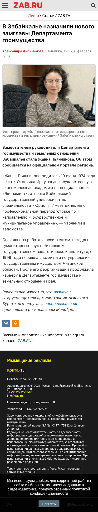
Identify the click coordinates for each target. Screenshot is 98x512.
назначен (62, 291)
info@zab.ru (15, 395)
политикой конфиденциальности (60, 491)
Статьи (48, 15)
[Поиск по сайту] (93, 6)
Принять (49, 504)
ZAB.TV (64, 15)
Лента (33, 15)
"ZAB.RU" (24, 340)
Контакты (16, 370)
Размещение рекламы (29, 360)
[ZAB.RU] (28, 7)
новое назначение (61, 303)
